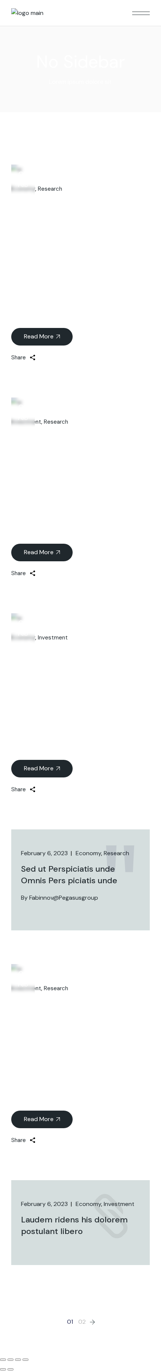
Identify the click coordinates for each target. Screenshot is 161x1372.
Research (50, 189)
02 (82, 1322)
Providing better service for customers (62, 220)
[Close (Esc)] (3, 1360)
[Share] (10, 1360)
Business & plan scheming (62, 660)
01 (70, 1322)
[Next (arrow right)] (10, 1369)
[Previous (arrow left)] (3, 1369)
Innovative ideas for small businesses (73, 1011)
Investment (53, 637)
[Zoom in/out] (25, 1360)
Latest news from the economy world (79, 444)
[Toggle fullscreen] (18, 1360)
